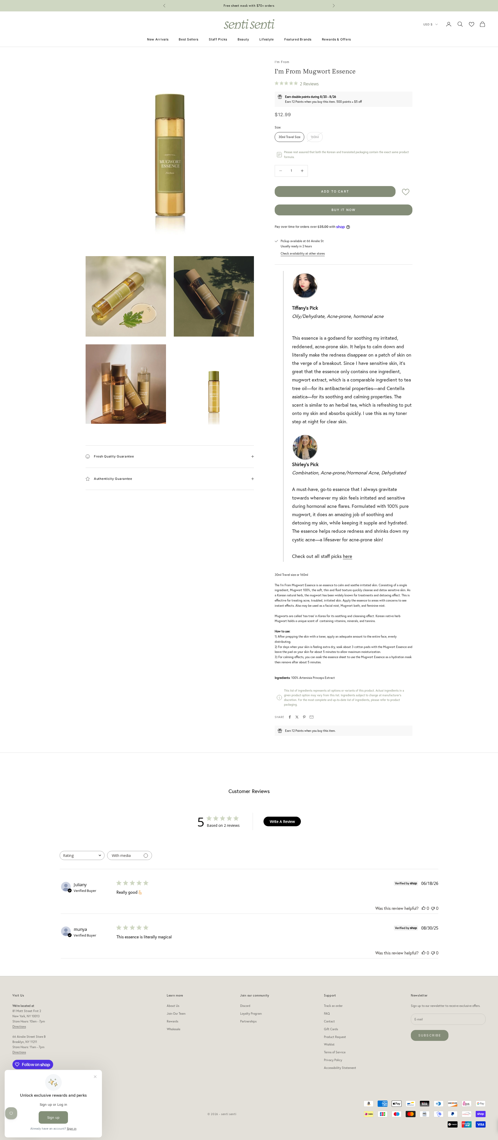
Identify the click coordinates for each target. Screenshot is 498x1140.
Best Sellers (188, 39)
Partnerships (248, 1021)
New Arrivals (158, 39)
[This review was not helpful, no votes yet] (433, 908)
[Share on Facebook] (290, 717)
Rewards (172, 1021)
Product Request (335, 1037)
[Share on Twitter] (297, 717)
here (347, 556)
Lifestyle (266, 39)
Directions (19, 1026)
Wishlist (329, 1044)
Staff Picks (218, 39)
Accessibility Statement (340, 1068)
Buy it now (343, 210)
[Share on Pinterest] (304, 717)
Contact (329, 1021)
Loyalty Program (251, 1013)
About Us (173, 1006)
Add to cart (335, 191)
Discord (245, 1006)
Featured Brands (298, 39)
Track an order (333, 1006)
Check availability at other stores (303, 253)
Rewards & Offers (336, 39)
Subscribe (429, 1035)
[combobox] (82, 855)
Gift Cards (331, 1029)
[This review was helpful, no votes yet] (423, 908)
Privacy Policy (333, 1060)
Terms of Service (334, 1052)
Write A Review (282, 821)
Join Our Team (176, 1013)
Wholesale (173, 1029)
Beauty (243, 39)
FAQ (327, 1013)
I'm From (282, 62)
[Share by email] (311, 717)
